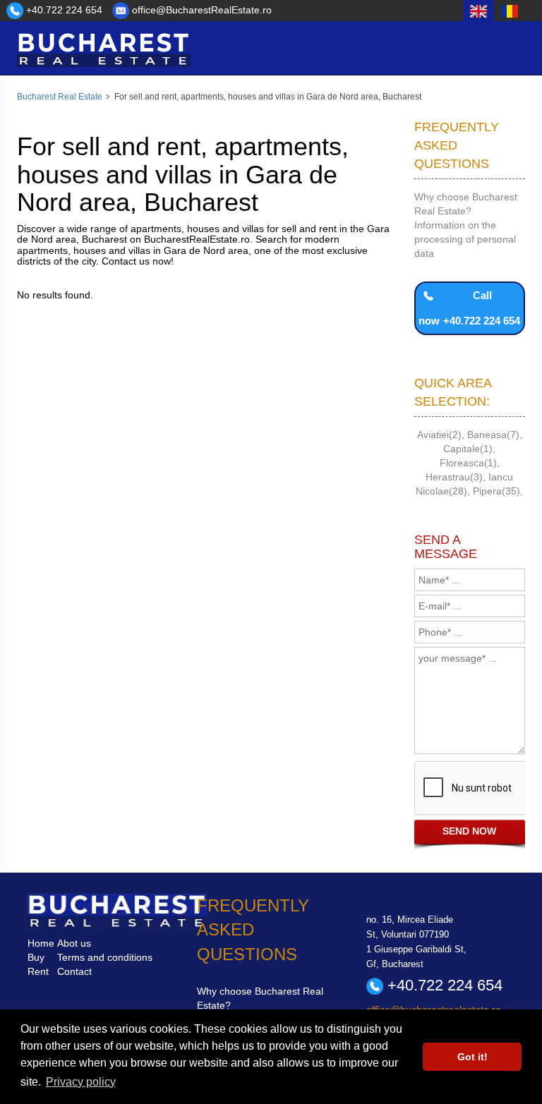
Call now (469, 308)
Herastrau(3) (454, 477)
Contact (74, 971)
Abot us (74, 943)
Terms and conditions (104, 957)
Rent (38, 971)
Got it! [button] (472, 1056)
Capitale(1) (468, 448)
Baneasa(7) (493, 434)
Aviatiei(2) (439, 434)
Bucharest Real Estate (59, 97)
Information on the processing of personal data (465, 239)
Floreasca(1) (468, 462)
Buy (36, 957)
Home (41, 943)
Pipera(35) (496, 491)
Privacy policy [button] (81, 1082)
